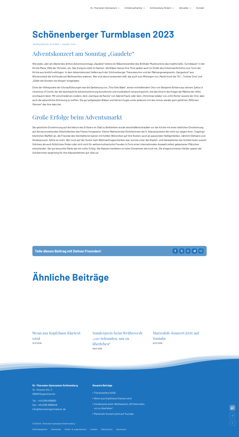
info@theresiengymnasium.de (49, 409)
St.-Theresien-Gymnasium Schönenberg (57, 423)
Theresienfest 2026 (105, 392)
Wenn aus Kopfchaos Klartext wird (59, 310)
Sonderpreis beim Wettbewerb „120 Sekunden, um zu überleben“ (119, 310)
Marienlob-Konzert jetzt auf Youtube (179, 310)
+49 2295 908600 (47, 400)
